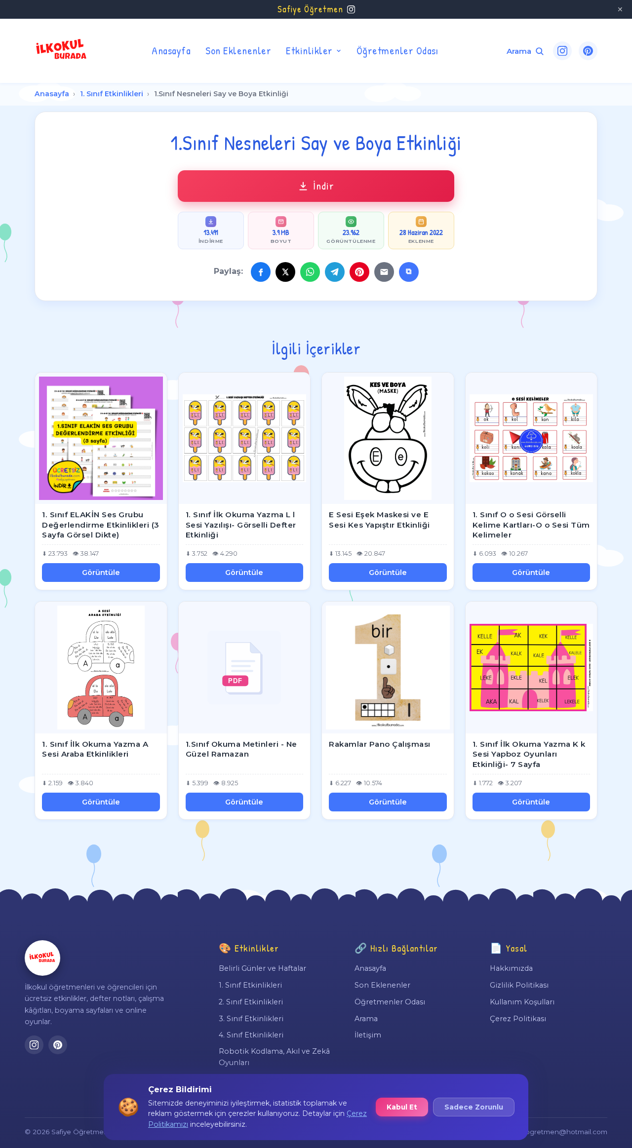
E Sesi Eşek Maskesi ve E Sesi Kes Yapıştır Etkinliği (379, 520)
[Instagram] (562, 50)
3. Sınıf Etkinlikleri (251, 1018)
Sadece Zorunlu (473, 1107)
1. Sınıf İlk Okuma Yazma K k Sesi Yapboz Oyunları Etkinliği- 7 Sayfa (529, 754)
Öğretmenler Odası (397, 50)
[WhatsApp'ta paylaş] (310, 272)
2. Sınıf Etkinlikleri (251, 1001)
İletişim (368, 1035)
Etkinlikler (309, 50)
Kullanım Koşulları (522, 1001)
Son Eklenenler (238, 50)
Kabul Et (402, 1107)
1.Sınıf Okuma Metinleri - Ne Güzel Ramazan (241, 749)
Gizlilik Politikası (519, 985)
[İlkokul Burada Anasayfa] (62, 51)
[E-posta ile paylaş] (384, 272)
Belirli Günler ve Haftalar (262, 968)
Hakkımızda (511, 968)
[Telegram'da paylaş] (335, 272)
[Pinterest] (588, 50)
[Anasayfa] (42, 958)
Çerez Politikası (518, 1018)
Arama (366, 1018)
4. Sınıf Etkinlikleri (251, 1035)
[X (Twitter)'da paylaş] (285, 272)
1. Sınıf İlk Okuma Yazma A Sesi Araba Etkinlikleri (95, 749)
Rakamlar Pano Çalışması (380, 744)
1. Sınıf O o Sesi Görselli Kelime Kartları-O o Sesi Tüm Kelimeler (531, 524)
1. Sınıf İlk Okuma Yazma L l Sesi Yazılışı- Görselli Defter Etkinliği (241, 524)
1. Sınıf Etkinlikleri (111, 93)
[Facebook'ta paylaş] (261, 272)
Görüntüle (101, 572)
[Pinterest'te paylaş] (359, 272)
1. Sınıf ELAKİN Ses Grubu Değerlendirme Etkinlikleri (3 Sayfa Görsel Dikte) (100, 524)
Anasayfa (171, 50)
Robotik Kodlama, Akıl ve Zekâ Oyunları (274, 1057)
